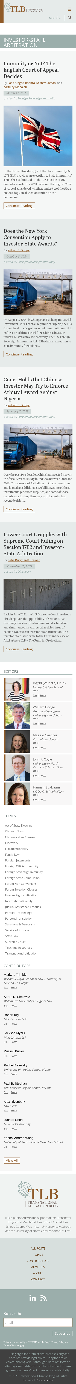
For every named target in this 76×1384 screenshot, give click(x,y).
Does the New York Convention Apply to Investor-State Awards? (30, 237)
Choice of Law (14, 831)
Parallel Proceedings (18, 913)
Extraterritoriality (16, 849)
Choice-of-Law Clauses (20, 837)
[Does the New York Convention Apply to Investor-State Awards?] (38, 291)
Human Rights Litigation (21, 895)
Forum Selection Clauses (21, 889)
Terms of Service (11, 1345)
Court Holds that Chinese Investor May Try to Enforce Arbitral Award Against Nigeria (36, 389)
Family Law (12, 855)
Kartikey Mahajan (15, 87)
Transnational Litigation (21, 953)
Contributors (38, 1261)
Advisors (38, 1267)
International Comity (19, 901)
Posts (43, 695)
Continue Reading (19, 206)
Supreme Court (15, 942)
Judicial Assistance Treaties (23, 907)
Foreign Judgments (17, 860)
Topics (38, 1255)
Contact (38, 1279)
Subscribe (62, 1333)
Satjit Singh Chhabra (21, 83)
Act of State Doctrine (19, 825)
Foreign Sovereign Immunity (36, 98)
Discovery (24, 571)
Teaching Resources (18, 948)
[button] (69, 17)
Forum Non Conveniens (21, 884)
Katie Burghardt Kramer (24, 560)
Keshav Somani (46, 83)
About (38, 1273)
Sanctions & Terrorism (20, 924)
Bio (35, 695)
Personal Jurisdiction (19, 918)
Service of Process (17, 930)
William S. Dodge (19, 250)
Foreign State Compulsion (22, 878)
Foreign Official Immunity (21, 866)
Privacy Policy (58, 1342)
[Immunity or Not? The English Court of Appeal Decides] (38, 135)
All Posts (38, 1248)
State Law (11, 936)
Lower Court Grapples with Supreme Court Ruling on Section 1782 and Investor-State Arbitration (35, 544)
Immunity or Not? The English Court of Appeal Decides (31, 69)
